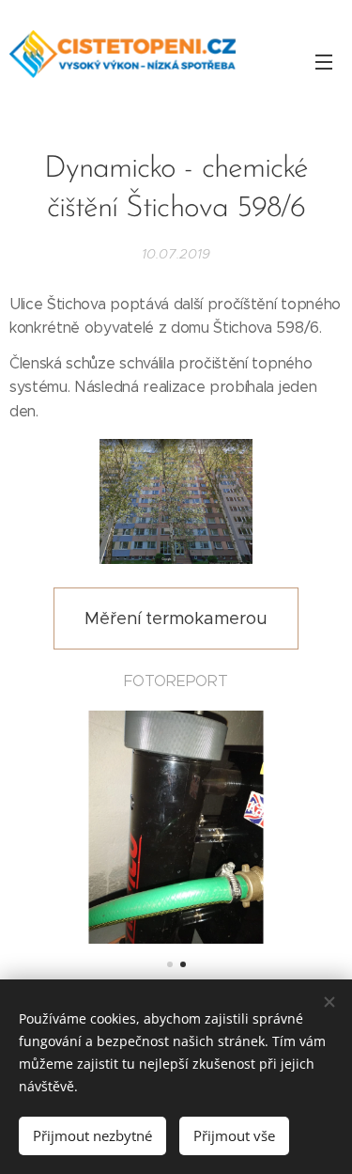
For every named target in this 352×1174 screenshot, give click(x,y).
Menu (324, 61)
